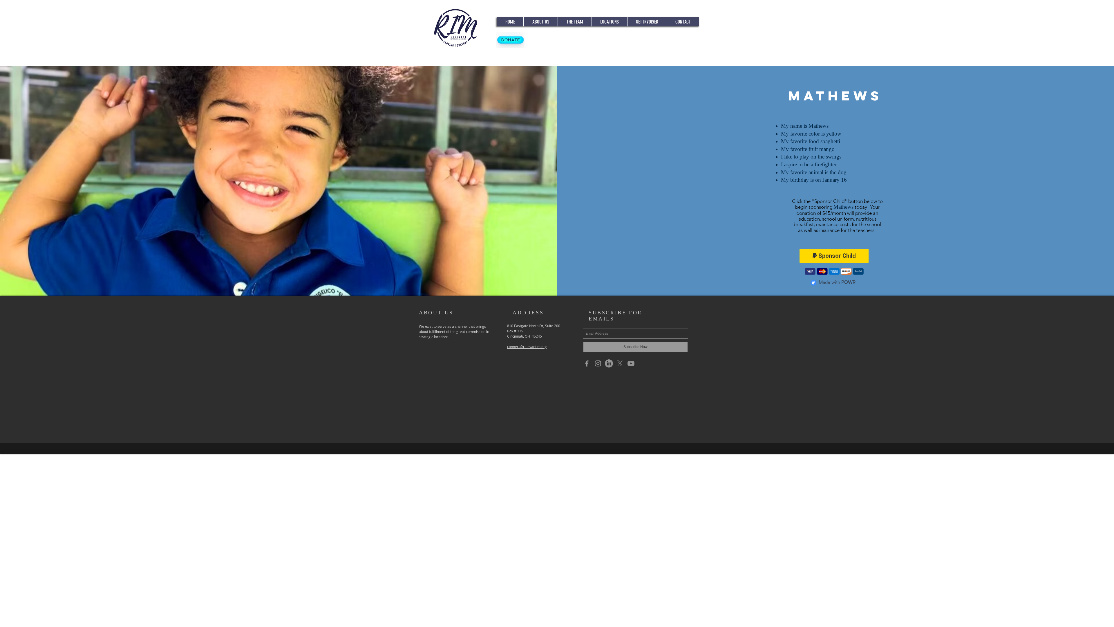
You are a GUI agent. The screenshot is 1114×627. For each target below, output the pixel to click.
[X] (620, 363)
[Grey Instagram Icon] (598, 363)
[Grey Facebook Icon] (587, 363)
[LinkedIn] (609, 363)
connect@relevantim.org (527, 346)
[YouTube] (631, 363)
